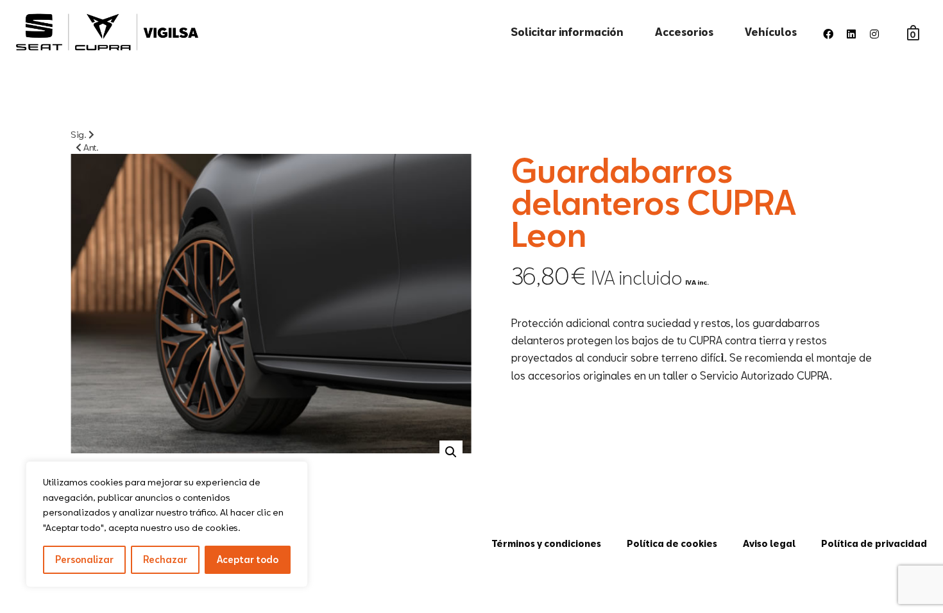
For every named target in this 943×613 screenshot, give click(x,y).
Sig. (80, 134)
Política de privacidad (874, 543)
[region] (167, 524)
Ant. (90, 147)
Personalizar (84, 559)
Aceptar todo (247, 559)
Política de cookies (672, 543)
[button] (451, 452)
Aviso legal (769, 543)
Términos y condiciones (546, 543)
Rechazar (165, 559)
